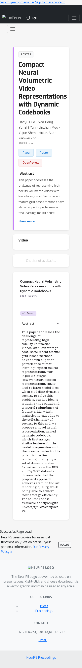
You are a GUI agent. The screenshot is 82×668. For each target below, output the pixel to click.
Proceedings (44, 611)
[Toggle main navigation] (74, 18)
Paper (27, 153)
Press (44, 606)
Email (43, 640)
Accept (64, 545)
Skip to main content (50, 2)
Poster (44, 153)
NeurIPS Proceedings (41, 657)
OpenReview (31, 163)
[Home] (19, 17)
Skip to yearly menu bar (17, 2)
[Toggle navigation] (12, 29)
